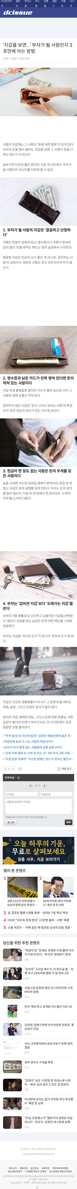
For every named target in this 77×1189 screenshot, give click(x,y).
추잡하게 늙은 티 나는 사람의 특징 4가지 (28, 741)
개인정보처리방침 (60, 1168)
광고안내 (34, 1168)
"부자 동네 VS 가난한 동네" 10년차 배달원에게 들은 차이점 (38, 736)
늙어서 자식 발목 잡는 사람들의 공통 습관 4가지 (33, 747)
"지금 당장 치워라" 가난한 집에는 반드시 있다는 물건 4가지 (39, 759)
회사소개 (13, 1168)
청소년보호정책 (15, 1171)
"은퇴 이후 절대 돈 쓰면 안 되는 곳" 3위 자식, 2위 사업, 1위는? (38, 753)
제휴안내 (24, 1168)
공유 (20, 769)
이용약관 (45, 1168)
